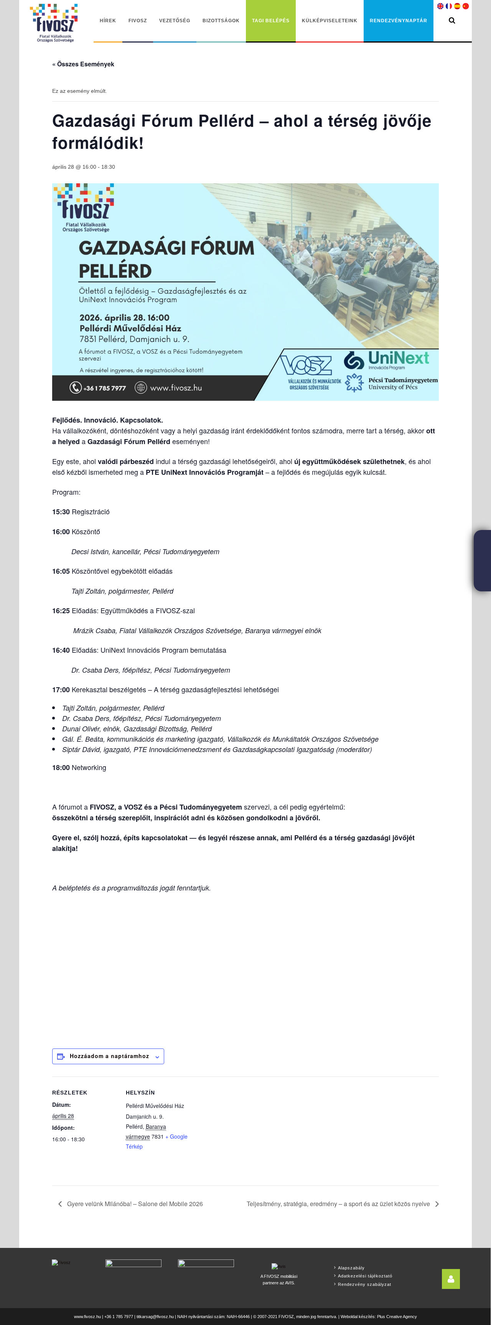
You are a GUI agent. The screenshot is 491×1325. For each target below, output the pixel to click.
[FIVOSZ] (61, 1262)
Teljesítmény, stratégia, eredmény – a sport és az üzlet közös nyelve (339, 1203)
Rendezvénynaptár (398, 20)
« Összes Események (83, 63)
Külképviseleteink (330, 20)
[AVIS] (279, 1265)
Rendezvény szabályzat (364, 1284)
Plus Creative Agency (397, 1316)
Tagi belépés (271, 20)
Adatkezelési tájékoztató (365, 1276)
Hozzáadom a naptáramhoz (109, 1056)
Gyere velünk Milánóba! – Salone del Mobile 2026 (134, 1203)
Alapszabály (351, 1268)
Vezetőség (174, 20)
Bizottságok (221, 20)
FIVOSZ (138, 20)
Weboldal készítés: (358, 1316)
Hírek (108, 20)
